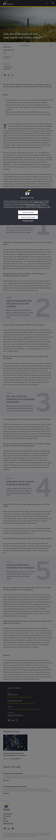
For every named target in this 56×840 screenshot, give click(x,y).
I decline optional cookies (28, 217)
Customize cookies (28, 221)
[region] (28, 206)
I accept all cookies (28, 212)
